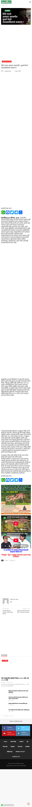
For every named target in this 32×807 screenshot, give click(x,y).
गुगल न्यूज (27, 554)
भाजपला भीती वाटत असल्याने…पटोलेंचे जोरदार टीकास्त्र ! (8, 612)
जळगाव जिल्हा (13, 741)
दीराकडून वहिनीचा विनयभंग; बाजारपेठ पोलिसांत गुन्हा (17, 703)
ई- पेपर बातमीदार (5, 660)
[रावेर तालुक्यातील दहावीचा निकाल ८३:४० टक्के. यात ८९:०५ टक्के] (16, 667)
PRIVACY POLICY (20, 751)
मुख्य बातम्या (6, 61)
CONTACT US (16, 756)
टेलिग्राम (16, 556)
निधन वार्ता (20, 746)
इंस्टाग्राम (20, 554)
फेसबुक (4, 554)
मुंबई (10, 61)
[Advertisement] (16, 42)
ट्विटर (9, 554)
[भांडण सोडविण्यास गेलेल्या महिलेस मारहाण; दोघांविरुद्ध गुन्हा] (4, 711)
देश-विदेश (27, 746)
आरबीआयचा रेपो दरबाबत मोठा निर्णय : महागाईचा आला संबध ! (23, 611)
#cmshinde (6, 560)
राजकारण (21, 741)
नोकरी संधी (5, 746)
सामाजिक (13, 746)
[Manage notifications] (28, 804)
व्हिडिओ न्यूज (9, 751)
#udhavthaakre (12, 560)
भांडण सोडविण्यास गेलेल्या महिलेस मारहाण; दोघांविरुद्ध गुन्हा (18, 709)
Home (5, 741)
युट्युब (14, 554)
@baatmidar (18, 721)
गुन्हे (3, 61)
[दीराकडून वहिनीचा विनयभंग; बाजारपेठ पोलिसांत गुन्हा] (4, 705)
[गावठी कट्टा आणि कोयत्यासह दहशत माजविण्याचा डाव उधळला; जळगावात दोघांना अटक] (4, 699)
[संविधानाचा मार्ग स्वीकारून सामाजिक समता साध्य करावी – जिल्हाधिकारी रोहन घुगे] (4, 692)
